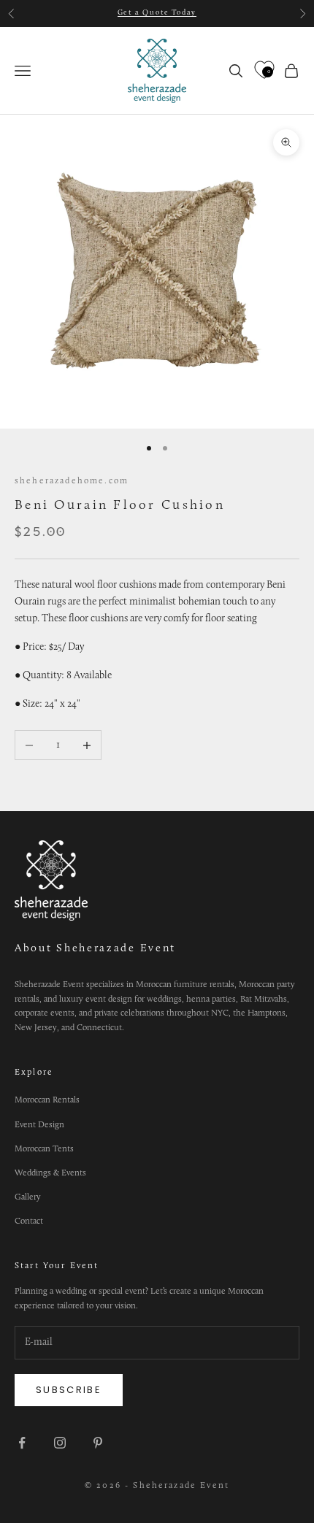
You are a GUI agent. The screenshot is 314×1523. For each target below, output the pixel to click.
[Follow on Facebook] (22, 1442)
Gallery (28, 1197)
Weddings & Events (50, 1173)
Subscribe (69, 1390)
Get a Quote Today (157, 13)
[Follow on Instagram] (60, 1442)
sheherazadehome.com (72, 481)
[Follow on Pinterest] (98, 1442)
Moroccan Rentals (47, 1100)
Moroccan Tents (44, 1149)
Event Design (39, 1125)
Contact (29, 1221)
